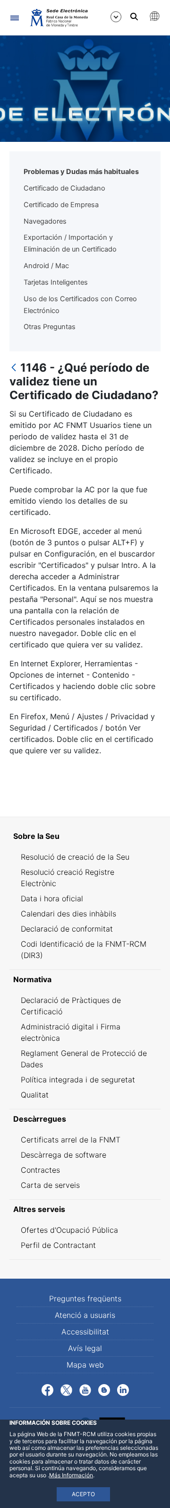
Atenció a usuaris (85, 1315)
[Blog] (104, 1389)
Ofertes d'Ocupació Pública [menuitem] (69, 1230)
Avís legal (85, 1348)
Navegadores (45, 221)
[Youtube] (85, 1389)
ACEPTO (83, 1494)
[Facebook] (47, 1389)
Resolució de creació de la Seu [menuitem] (75, 857)
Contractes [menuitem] (40, 1170)
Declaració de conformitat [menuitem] (67, 928)
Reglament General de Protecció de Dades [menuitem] (84, 1058)
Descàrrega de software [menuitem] (63, 1154)
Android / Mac (46, 266)
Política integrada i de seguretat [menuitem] (78, 1079)
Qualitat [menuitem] (35, 1094)
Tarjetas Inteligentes (56, 282)
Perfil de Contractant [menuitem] (58, 1245)
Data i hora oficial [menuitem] (52, 898)
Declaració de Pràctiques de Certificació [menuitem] (71, 1005)
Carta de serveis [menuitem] (50, 1185)
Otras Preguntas (50, 327)
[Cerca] (134, 16)
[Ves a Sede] (58, 17)
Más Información (71, 1475)
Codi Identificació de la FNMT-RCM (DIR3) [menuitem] (83, 949)
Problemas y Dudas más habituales (81, 171)
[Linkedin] (123, 1389)
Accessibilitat (85, 1331)
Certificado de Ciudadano (64, 188)
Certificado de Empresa (61, 204)
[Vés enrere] (13, 368)
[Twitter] (66, 1389)
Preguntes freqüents (85, 1298)
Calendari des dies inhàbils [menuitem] (68, 913)
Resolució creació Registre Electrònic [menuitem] (67, 877)
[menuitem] (85, 836)
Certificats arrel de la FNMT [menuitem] (70, 1139)
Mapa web (85, 1364)
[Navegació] (14, 18)
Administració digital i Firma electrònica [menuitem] (70, 1032)
